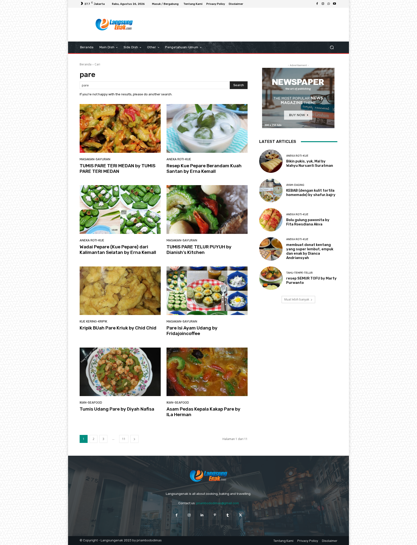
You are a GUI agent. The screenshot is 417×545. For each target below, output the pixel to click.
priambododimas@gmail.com (217, 503)
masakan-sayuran (95, 159)
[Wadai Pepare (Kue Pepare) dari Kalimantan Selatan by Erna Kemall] (120, 209)
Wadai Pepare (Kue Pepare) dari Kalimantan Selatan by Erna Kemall (118, 249)
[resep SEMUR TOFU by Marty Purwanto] (271, 278)
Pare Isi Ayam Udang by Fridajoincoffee (192, 330)
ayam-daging (295, 185)
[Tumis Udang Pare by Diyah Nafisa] (120, 372)
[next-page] (134, 439)
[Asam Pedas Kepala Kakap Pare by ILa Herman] (207, 372)
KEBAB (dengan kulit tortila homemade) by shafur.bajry (310, 192)
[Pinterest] (215, 515)
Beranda (85, 64)
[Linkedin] (202, 515)
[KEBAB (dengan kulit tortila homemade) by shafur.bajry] (271, 190)
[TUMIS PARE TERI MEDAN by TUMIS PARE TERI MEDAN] (120, 128)
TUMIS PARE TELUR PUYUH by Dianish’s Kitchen (199, 249)
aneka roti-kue (179, 159)
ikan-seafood (91, 402)
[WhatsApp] (329, 4)
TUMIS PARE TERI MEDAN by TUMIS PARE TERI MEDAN (117, 168)
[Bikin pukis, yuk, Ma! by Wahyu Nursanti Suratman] (271, 161)
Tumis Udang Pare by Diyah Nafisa (117, 409)
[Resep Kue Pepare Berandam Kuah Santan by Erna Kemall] (207, 128)
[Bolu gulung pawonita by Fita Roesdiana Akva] (271, 219)
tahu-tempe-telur (299, 273)
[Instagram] (323, 4)
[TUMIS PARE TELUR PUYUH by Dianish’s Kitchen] (207, 209)
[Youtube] (334, 4)
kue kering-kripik (93, 321)
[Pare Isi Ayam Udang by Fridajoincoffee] (207, 290)
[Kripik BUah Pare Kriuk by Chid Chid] (120, 290)
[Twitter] (240, 515)
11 (123, 439)
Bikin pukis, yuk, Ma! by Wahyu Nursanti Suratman (309, 163)
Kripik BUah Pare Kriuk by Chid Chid (118, 328)
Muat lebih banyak (296, 299)
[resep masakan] (114, 24)
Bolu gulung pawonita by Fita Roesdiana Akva (307, 222)
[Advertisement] (248, 24)
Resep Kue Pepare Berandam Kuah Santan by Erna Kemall (204, 168)
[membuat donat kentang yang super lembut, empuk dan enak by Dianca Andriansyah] (271, 249)
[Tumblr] (227, 515)
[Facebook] (317, 4)
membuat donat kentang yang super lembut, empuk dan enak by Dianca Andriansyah (309, 251)
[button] (331, 47)
